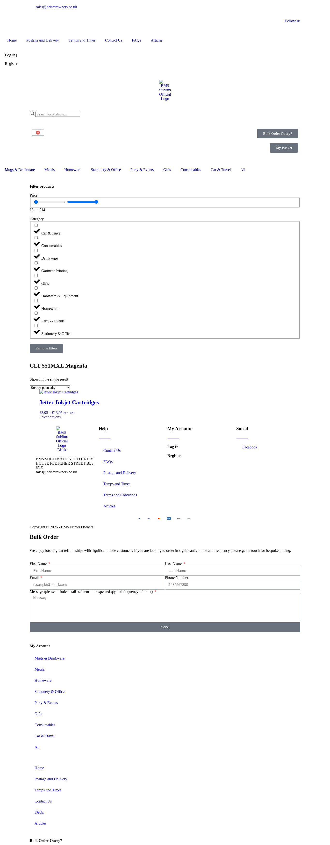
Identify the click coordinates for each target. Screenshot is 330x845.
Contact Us (113, 40)
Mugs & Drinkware (20, 170)
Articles (157, 40)
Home (12, 40)
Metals (49, 170)
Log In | (11, 55)
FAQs (136, 40)
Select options (50, 417)
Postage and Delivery (42, 40)
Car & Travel (221, 170)
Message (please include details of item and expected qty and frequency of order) (92, 591)
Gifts (167, 170)
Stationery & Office (106, 170)
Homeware (72, 170)
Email (35, 577)
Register (11, 64)
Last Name (174, 563)
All (242, 170)
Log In (173, 447)
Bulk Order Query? (46, 840)
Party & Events (142, 170)
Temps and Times (82, 40)
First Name (39, 563)
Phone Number (176, 577)
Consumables (190, 170)
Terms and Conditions (120, 495)
